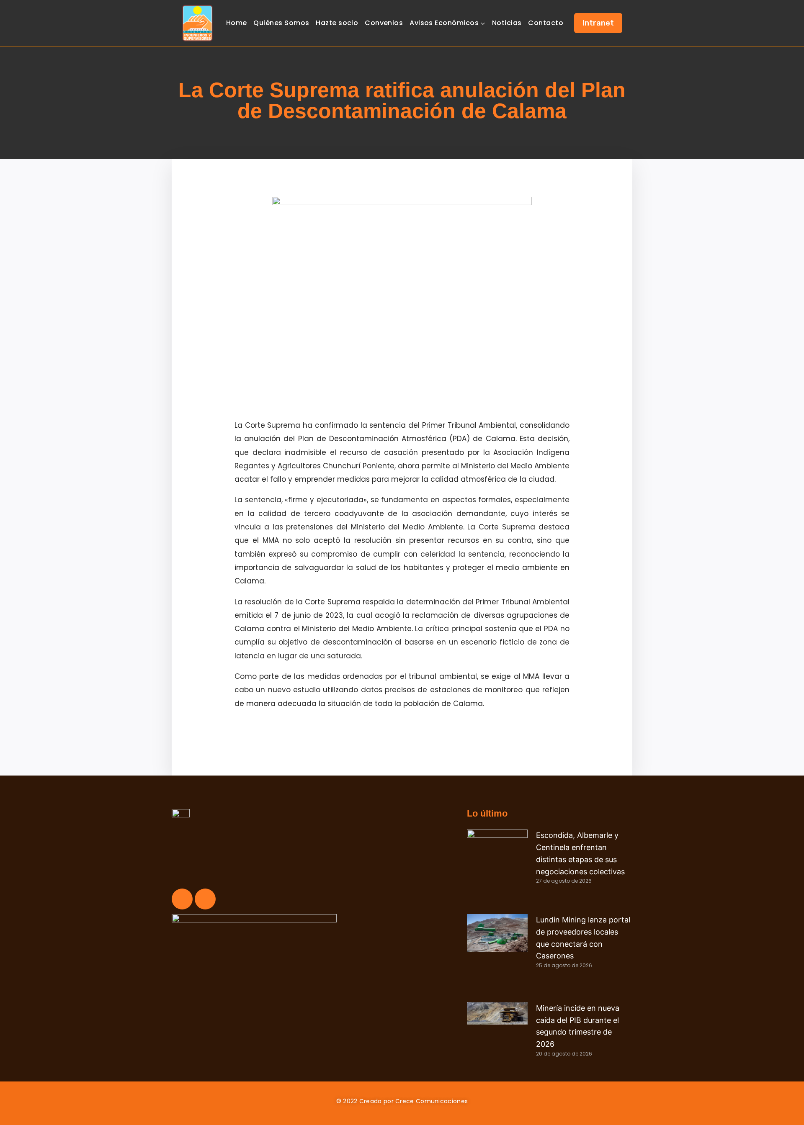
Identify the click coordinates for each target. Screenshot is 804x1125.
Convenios (384, 23)
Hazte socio (337, 23)
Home (236, 23)
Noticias (507, 23)
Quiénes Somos (281, 23)
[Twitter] (205, 899)
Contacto (545, 23)
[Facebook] (182, 899)
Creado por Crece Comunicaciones (413, 1101)
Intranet (598, 23)
